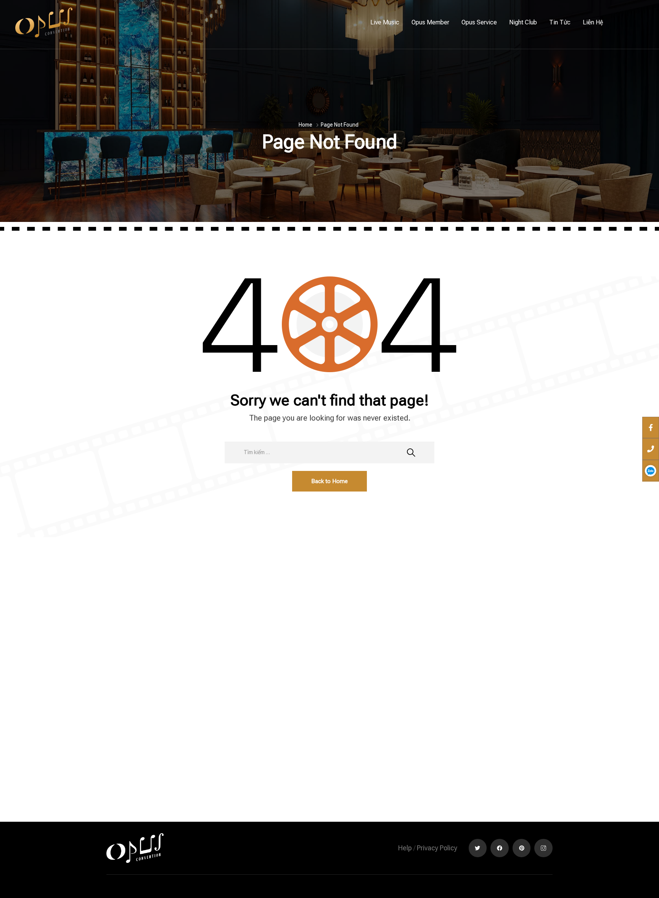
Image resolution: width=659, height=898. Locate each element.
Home (305, 125)
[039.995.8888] (650, 449)
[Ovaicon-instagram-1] (543, 848)
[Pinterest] (522, 848)
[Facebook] (499, 848)
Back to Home (329, 481)
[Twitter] (478, 848)
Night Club (523, 22)
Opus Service (479, 22)
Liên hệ (593, 22)
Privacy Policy (437, 848)
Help (405, 848)
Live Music (384, 22)
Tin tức (560, 22)
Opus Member (430, 22)
